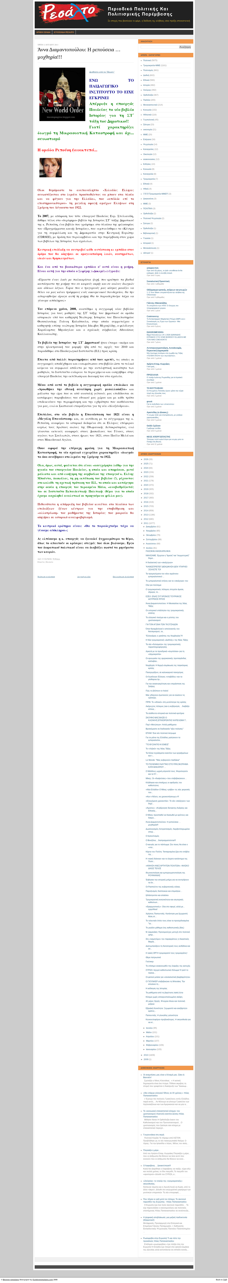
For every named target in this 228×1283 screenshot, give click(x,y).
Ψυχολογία (148, 144)
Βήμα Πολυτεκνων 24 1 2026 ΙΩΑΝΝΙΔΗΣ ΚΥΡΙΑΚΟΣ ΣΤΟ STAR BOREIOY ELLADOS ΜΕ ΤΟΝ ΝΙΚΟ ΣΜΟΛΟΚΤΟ (166, 337)
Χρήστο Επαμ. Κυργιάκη (158, 364)
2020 (146, 485)
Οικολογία (147, 154)
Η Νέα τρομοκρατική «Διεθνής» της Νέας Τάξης (167, 640)
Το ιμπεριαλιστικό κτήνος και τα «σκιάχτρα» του (167, 581)
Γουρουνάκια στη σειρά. (154, 1135)
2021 (146, 481)
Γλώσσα (146, 238)
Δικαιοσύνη (148, 199)
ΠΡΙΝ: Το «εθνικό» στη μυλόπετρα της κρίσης (166, 702)
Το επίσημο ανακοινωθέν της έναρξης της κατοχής (168, 966)
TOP (225, 1280)
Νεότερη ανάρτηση (46, 576)
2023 (146, 472)
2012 (146, 519)
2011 (146, 523)
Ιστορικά (147, 243)
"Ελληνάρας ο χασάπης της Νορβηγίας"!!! (164, 636)
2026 (146, 459)
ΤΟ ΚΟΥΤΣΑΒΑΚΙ (155, 388)
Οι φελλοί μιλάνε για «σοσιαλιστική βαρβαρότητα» (168, 977)
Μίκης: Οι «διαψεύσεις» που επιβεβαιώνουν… (166, 778)
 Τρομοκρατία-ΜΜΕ (155, 194)
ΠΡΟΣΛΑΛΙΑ (152, 375)
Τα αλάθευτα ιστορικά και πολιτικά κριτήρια (165, 713)
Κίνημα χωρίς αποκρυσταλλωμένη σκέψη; (164, 997)
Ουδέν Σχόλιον (154, 426)
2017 (146, 498)
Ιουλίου (149, 548)
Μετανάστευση (149, 248)
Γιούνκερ (150, 961)
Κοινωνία (147, 110)
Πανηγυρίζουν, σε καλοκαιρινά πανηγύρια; (164, 672)
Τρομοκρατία (149, 179)
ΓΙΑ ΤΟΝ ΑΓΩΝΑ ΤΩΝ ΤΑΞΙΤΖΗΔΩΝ (162, 624)
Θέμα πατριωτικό (153, 957)
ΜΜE (145, 204)
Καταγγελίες (148, 149)
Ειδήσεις (147, 164)
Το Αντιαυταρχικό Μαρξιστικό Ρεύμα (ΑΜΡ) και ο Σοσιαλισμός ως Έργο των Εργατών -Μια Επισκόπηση (166, 321)
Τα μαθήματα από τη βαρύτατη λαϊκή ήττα (164, 992)
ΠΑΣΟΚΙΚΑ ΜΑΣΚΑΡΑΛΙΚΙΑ (158, 551)
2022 (146, 476)
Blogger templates (11, 1280)
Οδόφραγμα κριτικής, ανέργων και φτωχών (167, 290)
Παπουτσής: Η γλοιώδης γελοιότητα (162, 1015)
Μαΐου (149, 1032)
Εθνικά (146, 80)
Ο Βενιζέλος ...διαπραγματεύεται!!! (161, 840)
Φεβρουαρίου (152, 1045)
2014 (146, 510)
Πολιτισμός (148, 70)
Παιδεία (146, 100)
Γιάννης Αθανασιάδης (157, 303)
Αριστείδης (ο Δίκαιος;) (157, 412)
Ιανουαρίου (151, 1049)
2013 (146, 515)
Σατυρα (146, 223)
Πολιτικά (147, 60)
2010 (146, 1055)
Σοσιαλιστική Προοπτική (158, 281)
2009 (146, 1059)
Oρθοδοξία (148, 213)
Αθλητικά (147, 115)
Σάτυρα (146, 124)
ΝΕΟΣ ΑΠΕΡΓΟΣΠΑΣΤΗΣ (158, 437)
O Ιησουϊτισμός (152, 836)
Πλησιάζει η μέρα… (151, 1150)
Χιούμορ (147, 90)
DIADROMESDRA (155, 332)
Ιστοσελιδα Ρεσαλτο (64, 32)
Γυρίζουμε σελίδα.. (154, 428)
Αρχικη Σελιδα (43, 32)
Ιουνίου (149, 1028)
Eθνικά (146, 184)
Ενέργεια (147, 139)
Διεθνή (146, 75)
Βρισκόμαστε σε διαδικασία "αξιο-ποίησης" (164, 729)
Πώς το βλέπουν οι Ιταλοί (157, 691)
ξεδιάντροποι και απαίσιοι (157, 895)
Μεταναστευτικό (150, 105)
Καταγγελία (148, 174)
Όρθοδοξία (148, 228)
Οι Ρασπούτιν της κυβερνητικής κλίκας (163, 887)
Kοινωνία (147, 169)
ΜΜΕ (145, 134)
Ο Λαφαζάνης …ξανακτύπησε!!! (157, 1165)
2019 (146, 489)
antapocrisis (153, 268)
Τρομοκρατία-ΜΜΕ (151, 65)
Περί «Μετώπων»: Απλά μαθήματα (161, 724)
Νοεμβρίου (151, 531)
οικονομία (147, 129)
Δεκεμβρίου (151, 526)
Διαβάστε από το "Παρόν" (102, 71)
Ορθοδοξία (148, 95)
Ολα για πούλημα (153, 585)
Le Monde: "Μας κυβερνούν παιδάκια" (163, 760)
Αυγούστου (151, 543)
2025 (146, 464)
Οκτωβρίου (151, 535)
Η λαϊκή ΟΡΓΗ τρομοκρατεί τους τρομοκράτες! (166, 953)
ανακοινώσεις (149, 159)
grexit (149, 401)
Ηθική (146, 189)
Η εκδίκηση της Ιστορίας (156, 988)
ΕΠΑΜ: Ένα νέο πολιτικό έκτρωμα (161, 733)
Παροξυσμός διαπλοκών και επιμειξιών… (164, 891)
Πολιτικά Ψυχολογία (152, 218)
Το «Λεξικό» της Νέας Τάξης (158, 749)
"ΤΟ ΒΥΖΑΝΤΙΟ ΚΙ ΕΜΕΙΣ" (157, 744)
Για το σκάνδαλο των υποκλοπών (160, 404)
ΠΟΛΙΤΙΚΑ (147, 208)
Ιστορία (146, 85)
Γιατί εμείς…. (152, 366)
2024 (146, 468)
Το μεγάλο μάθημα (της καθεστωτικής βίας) (165, 928)
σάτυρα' (146, 253)
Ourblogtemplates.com (43, 1280)
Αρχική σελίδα (84, 576)
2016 (146, 502)
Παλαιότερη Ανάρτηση (123, 576)
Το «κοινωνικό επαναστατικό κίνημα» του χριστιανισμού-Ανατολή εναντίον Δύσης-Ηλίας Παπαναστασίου (163, 1114)
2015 (146, 506)
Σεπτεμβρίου (152, 539)
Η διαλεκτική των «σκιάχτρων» (159, 562)
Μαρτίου (150, 1041)
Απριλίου (150, 1036)
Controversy (153, 316)
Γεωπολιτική (148, 120)
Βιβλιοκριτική (149, 233)
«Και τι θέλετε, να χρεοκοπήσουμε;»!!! (162, 796)
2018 (146, 493)
